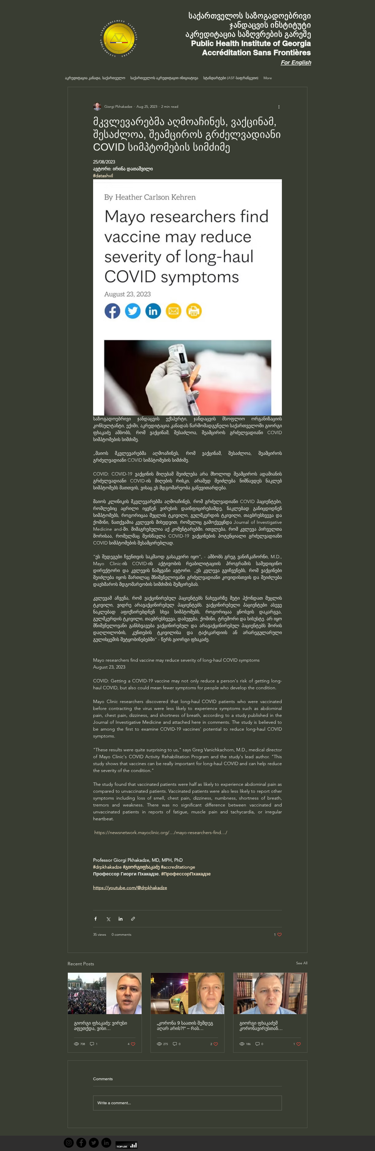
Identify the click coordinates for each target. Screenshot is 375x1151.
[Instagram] (69, 1143)
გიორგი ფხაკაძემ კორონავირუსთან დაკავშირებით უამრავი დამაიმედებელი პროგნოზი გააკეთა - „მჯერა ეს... (269, 1025)
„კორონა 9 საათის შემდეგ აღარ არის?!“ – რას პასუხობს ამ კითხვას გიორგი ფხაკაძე (185, 1025)
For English (296, 62)
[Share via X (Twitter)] (108, 918)
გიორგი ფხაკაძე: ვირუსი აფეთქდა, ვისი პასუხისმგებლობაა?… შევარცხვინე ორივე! (100, 1025)
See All (301, 963)
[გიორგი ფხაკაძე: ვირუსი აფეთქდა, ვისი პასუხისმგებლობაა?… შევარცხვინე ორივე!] (105, 993)
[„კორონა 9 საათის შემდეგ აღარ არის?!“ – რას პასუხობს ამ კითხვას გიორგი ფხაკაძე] (187, 993)
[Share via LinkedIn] (120, 918)
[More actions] (279, 106)
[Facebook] (81, 1143)
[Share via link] (133, 918)
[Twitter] (94, 1143)
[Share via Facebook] (95, 918)
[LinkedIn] (106, 1143)
